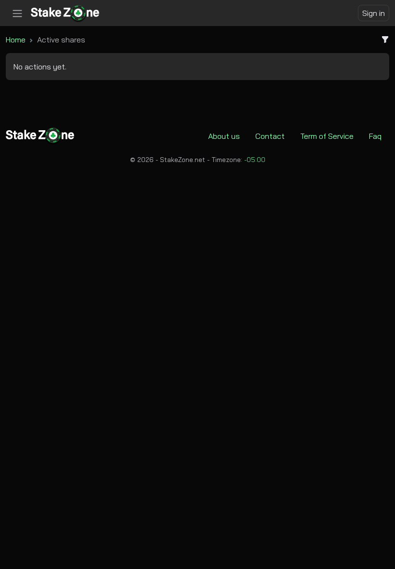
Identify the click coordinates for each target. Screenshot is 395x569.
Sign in (373, 13)
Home (16, 39)
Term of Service (327, 136)
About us (224, 136)
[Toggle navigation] (17, 13)
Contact (270, 136)
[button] (381, 39)
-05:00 (254, 159)
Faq (375, 136)
